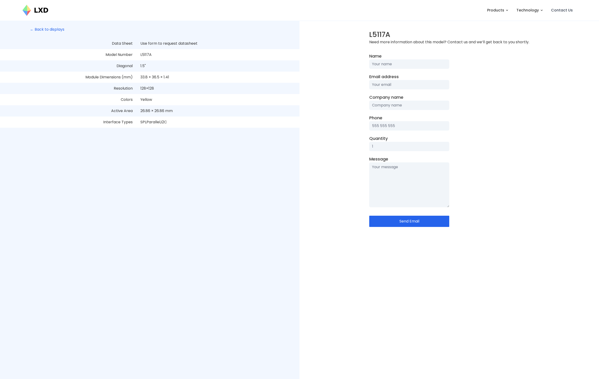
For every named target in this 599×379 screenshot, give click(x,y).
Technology (527, 10)
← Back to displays (47, 29)
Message (378, 159)
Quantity (378, 138)
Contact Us (562, 10)
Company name (386, 97)
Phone (375, 118)
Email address (384, 77)
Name (375, 56)
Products (495, 10)
